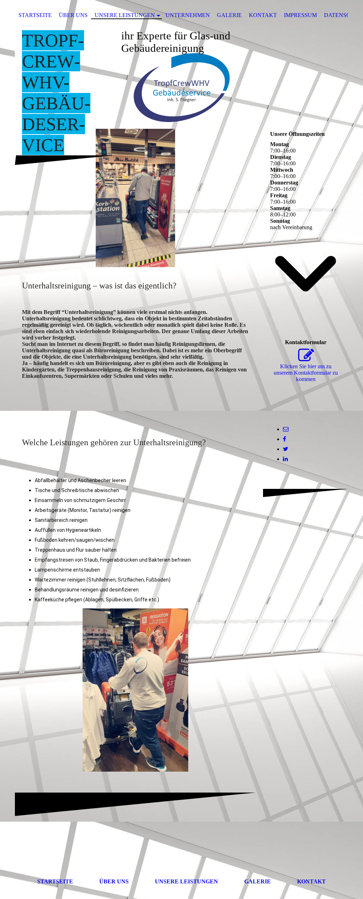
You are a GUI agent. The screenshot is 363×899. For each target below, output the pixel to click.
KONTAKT (263, 15)
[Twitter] (285, 449)
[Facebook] (284, 439)
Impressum (300, 15)
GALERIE (229, 15)
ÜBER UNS (73, 15)
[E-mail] (286, 429)
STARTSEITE (35, 15)
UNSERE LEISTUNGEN (125, 15)
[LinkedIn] (285, 459)
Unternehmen (188, 15)
